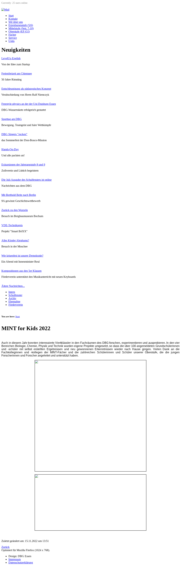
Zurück (5, 546)
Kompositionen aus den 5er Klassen (21, 270)
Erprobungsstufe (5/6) (20, 25)
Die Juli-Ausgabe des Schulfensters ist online (26, 179)
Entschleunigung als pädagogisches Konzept (26, 88)
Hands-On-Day (10, 149)
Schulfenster (15, 295)
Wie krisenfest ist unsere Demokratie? (22, 255)
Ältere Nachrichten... (13, 285)
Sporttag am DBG (11, 119)
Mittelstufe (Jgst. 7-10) (21, 28)
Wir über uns (15, 21)
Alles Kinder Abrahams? (15, 240)
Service (12, 37)
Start (11, 15)
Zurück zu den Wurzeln (14, 210)
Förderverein (15, 304)
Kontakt (12, 18)
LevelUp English (11, 58)
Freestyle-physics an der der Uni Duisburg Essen (28, 103)
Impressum (14, 559)
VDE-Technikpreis (12, 225)
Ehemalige (14, 301)
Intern (11, 291)
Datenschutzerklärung (20, 562)
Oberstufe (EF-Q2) (19, 31)
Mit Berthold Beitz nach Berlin (18, 194)
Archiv (12, 298)
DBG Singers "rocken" (14, 134)
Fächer (12, 34)
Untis (11, 41)
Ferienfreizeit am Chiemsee (16, 73)
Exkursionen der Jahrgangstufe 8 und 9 (23, 164)
